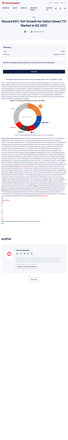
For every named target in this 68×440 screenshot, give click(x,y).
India (29, 86)
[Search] (60, 9)
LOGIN (50, 2)
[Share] (56, 9)
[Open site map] (65, 9)
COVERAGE (5, 8)
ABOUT (15, 8)
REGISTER (56, 2)
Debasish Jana (43, 195)
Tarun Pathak (5, 200)
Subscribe (34, 71)
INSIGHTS (24, 8)
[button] (63, 3)
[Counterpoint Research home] (11, 3)
